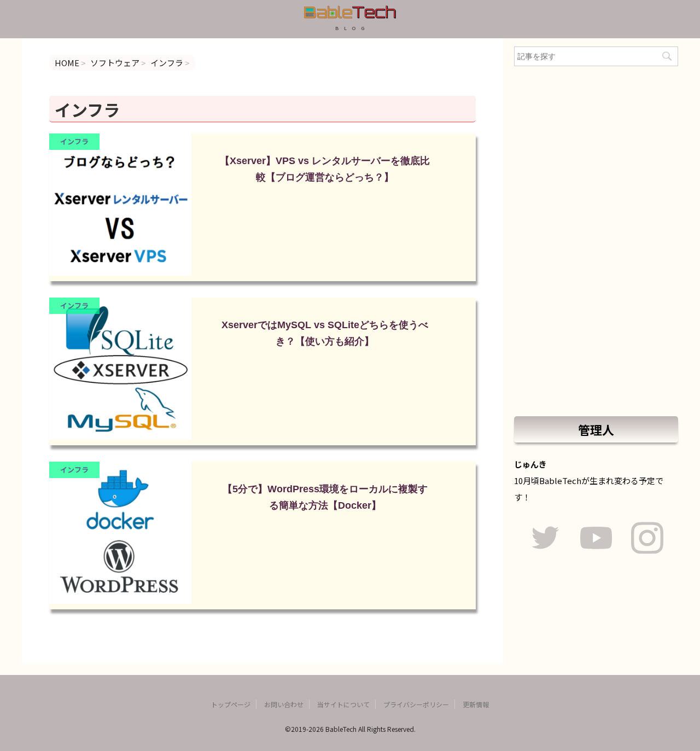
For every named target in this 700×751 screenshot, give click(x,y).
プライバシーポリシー (416, 704)
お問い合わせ (284, 704)
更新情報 (476, 704)
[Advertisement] (596, 241)
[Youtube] (596, 539)
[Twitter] (545, 539)
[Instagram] (647, 539)
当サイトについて (343, 704)
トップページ (230, 704)
